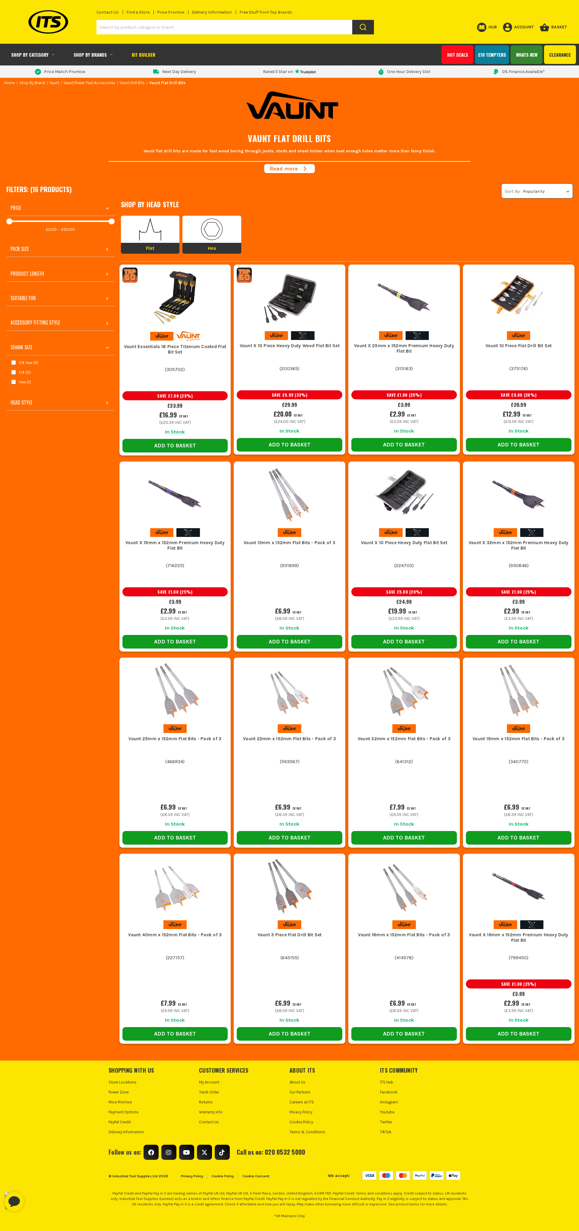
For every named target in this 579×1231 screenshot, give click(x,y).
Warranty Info (211, 1112)
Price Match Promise (64, 71)
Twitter (386, 1122)
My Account (209, 1082)
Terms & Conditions (307, 1132)
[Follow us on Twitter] (204, 1152)
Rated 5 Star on (278, 71)
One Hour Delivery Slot (408, 71)
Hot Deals (457, 54)
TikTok (385, 1132)
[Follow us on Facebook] (151, 1152)
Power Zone (119, 1092)
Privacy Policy (301, 1112)
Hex (25, 382)
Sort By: (512, 191)
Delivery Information (212, 12)
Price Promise (170, 12)
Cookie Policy (301, 1122)
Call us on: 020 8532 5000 (271, 1151)
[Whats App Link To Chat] (33, 1199)
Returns (206, 1102)
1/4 (25, 372)
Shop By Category (30, 54)
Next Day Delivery (179, 71)
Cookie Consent (255, 1176)
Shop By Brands (90, 54)
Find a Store (138, 12)
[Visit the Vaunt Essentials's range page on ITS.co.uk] (188, 335)
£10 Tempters (492, 54)
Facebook (388, 1092)
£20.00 (68, 229)
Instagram (389, 1102)
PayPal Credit (120, 1122)
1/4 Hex (29, 362)
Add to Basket (175, 445)
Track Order (209, 1092)
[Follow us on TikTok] (222, 1152)
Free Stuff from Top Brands (265, 12)
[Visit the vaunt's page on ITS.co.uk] (161, 335)
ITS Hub (386, 1082)
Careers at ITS (302, 1102)
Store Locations (123, 1082)
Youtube (387, 1112)
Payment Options (124, 1112)
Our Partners (300, 1092)
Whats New (526, 54)
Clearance (560, 54)
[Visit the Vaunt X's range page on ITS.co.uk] (302, 335)
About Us (297, 1082)
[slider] (9, 221)
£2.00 (51, 229)
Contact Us (107, 12)
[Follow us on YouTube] (186, 1152)
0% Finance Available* (523, 71)
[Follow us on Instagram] (168, 1152)
